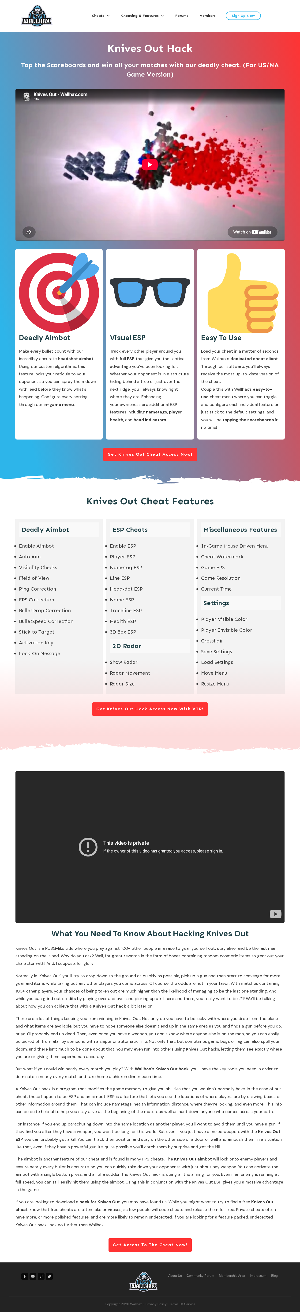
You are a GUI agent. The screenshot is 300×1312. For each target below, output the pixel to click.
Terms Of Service (182, 1304)
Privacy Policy (156, 1304)
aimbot (117, 1182)
